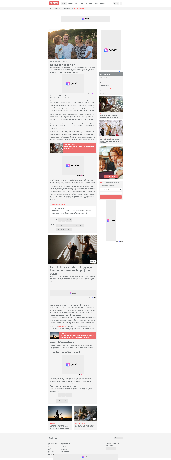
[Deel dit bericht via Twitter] (63, 220)
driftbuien (57, 204)
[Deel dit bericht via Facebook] (60, 220)
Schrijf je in (111, 197)
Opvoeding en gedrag (68, 8)
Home (50, 8)
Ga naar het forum (110, 176)
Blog (95, 419)
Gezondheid (63, 333)
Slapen (101, 90)
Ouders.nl (53, 438)
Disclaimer (63, 446)
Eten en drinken (103, 77)
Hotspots (102, 3)
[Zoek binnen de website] (114, 3)
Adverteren (51, 451)
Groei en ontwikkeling (105, 82)
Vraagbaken (51, 448)
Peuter (81, 3)
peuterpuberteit (62, 204)
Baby (76, 3)
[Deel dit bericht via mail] (70, 220)
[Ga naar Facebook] (115, 438)
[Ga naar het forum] (117, 3)
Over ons (50, 454)
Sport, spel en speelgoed (64, 229)
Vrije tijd (102, 93)
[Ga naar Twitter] (118, 438)
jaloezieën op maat (62, 326)
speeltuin (53, 204)
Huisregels (63, 444)
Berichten (50, 452)
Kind (86, 3)
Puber (90, 3)
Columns (50, 449)
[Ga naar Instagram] (121, 438)
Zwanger (70, 3)
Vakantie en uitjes (77, 225)
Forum (96, 3)
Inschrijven (110, 448)
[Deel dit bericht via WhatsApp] (67, 220)
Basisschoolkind (57, 8)
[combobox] (111, 189)
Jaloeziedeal (93, 261)
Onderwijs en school (104, 85)
